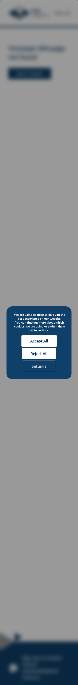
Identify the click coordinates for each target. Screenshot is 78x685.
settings (43, 330)
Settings (39, 366)
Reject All (39, 353)
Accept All (39, 341)
